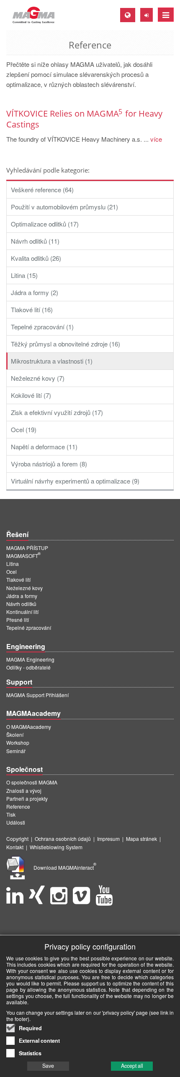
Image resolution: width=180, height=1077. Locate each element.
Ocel (11, 571)
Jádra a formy (21, 595)
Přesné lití (17, 619)
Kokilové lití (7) (31, 395)
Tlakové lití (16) (32, 309)
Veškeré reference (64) (42, 189)
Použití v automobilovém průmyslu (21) (64, 206)
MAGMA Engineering (30, 659)
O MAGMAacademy (28, 726)
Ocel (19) (23, 429)
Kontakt (14, 846)
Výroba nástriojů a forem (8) (49, 463)
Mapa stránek (141, 838)
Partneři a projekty (27, 798)
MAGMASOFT (23, 555)
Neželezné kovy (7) (37, 378)
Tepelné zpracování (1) (42, 326)
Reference (18, 806)
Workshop (17, 742)
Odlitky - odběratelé (28, 667)
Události (15, 822)
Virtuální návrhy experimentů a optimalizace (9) (75, 480)
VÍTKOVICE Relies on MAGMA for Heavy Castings (84, 119)
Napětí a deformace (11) (44, 446)
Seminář (16, 750)
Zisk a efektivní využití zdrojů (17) (57, 412)
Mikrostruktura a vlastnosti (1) (52, 360)
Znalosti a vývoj (23, 790)
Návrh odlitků (21, 603)
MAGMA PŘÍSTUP (27, 547)
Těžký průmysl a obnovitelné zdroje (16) (65, 343)
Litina (12, 563)
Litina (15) (24, 275)
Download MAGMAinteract (64, 867)
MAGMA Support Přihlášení (37, 694)
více (155, 139)
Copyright (17, 838)
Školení (14, 734)
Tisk (10, 814)
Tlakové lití (18, 579)
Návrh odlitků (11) (35, 241)
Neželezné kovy (24, 587)
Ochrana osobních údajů (63, 838)
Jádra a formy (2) (34, 292)
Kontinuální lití (22, 611)
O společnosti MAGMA (31, 782)
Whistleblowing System (56, 846)
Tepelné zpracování (28, 627)
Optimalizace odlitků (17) (45, 223)
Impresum (108, 838)
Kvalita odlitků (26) (36, 258)
